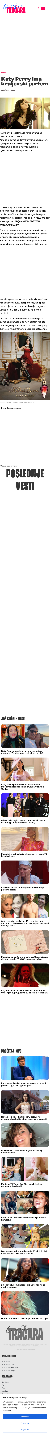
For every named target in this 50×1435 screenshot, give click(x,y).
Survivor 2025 (8, 1365)
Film (3, 1385)
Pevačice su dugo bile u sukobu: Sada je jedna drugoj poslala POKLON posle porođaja (24, 958)
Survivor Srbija (8, 1371)
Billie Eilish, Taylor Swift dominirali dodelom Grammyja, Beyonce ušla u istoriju (23, 822)
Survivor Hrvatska (10, 1368)
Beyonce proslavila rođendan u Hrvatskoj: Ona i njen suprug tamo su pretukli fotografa (24, 992)
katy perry (13, 466)
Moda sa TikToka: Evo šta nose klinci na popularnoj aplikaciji (21, 1185)
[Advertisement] (25, 44)
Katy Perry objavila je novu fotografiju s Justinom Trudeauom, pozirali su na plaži (22, 752)
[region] (25, 1414)
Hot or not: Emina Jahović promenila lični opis (24, 1319)
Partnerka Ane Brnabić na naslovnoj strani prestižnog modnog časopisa (23, 1084)
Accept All (25, 1417)
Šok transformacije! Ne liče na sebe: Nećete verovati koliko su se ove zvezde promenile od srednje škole (25, 923)
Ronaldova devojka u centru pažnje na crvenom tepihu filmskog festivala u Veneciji (24, 1118)
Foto (3, 1388)
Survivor (6, 1362)
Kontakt (5, 1382)
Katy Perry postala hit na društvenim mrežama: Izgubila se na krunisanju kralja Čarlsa (22, 787)
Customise (25, 1423)
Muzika (5, 1391)
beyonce (5, 466)
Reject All (25, 1430)
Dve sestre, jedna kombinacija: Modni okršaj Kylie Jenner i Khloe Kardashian (24, 1252)
